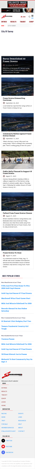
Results (13, 22)
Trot (3, 420)
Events (20, 413)
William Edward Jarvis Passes (14, 354)
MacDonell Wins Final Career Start (15, 298)
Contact (21, 431)
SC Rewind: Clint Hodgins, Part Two (16, 321)
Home (3, 405)
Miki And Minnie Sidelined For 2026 (16, 303)
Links (20, 417)
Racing (4, 413)
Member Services (7, 427)
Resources (22, 420)
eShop (31, 22)
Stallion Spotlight (8, 431)
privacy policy (27, 466)
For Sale (4, 424)
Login (23, 17)
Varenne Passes (7, 339)
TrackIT (23, 22)
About (20, 427)
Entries (4, 22)
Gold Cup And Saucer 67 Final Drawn (16, 293)
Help (20, 424)
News (2, 26)
